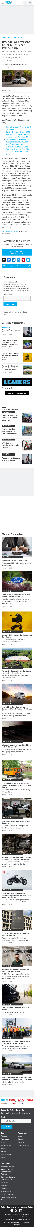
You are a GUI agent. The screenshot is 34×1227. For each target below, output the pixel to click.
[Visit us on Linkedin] (20, 1210)
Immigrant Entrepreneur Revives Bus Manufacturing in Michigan (15, 970)
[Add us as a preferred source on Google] (28, 260)
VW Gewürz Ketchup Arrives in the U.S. (10, 445)
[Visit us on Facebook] (11, 1210)
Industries (7, 37)
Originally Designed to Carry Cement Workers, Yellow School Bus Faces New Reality (16, 785)
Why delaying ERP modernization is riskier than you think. (16, 564)
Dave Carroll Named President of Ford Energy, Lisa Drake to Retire (10, 343)
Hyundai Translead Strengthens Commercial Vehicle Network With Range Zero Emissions (17, 709)
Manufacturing (8, 667)
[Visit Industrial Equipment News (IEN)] (21, 1100)
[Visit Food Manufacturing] (12, 1100)
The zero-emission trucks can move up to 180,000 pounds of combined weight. (16, 1047)
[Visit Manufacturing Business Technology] (21, 1103)
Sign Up (6, 1127)
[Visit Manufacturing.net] (12, 1103)
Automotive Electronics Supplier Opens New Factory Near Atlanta (10, 368)
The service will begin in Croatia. (13, 1012)
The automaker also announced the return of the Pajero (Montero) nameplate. (17, 751)
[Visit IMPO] (29, 1100)
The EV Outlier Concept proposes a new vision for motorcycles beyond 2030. (15, 901)
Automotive (20, 37)
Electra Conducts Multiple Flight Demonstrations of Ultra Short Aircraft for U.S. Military (17, 141)
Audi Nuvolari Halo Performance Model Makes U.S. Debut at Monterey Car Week (17, 1078)
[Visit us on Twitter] (16, 1210)
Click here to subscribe (10, 231)
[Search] (25, 3)
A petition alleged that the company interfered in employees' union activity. (15, 939)
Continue (10, 304)
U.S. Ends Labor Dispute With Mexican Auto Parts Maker (15, 934)
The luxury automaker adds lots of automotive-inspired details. (13, 641)
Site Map (27, 1219)
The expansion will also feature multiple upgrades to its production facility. (15, 863)
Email (3, 1117)
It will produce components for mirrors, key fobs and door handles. (16, 677)
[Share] (9, 260)
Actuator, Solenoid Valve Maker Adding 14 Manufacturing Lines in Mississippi (16, 858)
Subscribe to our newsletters (17, 252)
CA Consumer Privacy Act (14, 1219)
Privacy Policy (10, 1217)
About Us (8, 1215)
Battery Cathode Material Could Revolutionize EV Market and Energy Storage (10, 431)
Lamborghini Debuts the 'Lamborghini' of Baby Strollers (11, 355)
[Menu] (30, 3)
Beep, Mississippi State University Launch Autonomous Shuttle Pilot (9, 417)
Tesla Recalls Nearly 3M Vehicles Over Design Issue (16, 822)
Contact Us (16, 1215)
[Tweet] (18, 260)
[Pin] (23, 260)
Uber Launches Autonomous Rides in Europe (15, 1009)
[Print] (4, 260)
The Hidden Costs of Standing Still (14, 560)
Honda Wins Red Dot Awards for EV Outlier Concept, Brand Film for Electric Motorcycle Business (16, 895)
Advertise (25, 1215)
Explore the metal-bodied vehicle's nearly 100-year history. (16, 791)
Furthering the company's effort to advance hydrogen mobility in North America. (16, 715)
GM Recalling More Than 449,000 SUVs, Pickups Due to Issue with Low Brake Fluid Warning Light (18, 134)
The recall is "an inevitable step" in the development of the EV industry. (15, 827)
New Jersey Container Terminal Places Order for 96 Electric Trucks (16, 1042)
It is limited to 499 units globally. (13, 1082)
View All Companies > (17, 393)
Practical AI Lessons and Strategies (11, 331)
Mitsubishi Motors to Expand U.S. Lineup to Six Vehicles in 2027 (16, 746)
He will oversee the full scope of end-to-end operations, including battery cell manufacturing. (16, 601)
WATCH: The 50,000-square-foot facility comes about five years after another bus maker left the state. (16, 976)
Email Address (9, 294)
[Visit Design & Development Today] (4, 1100)
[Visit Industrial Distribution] (4, 1103)
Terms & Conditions (23, 1217)
